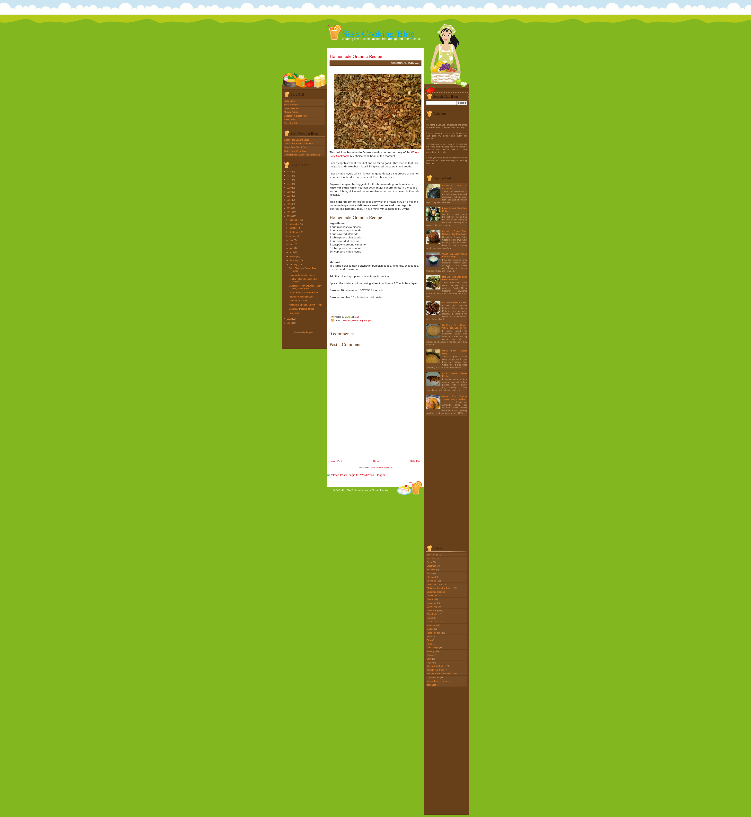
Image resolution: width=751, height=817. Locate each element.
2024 (289, 175)
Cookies (431, 599)
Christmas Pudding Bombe (301, 309)
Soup (429, 659)
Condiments (433, 595)
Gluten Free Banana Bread (296, 140)
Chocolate (432, 581)
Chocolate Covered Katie (296, 116)
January (293, 264)
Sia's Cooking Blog (378, 33)
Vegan (430, 662)
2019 (289, 192)
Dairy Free (432, 607)
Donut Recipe (433, 610)
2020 (289, 188)
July (291, 240)
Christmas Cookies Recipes (440, 588)
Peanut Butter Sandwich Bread (303, 292)
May (291, 248)
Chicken (431, 577)
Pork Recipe (433, 647)
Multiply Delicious (292, 112)
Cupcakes (432, 603)
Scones (431, 655)
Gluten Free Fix (291, 108)
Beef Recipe (433, 555)
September (294, 232)
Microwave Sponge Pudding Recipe (305, 305)
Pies (429, 640)
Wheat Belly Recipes (362, 320)
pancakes (432, 685)
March (292, 256)
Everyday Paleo (291, 123)
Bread (430, 562)
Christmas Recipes (436, 592)
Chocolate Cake (435, 584)
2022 (289, 179)
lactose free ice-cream (438, 681)
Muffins (430, 629)
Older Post (415, 461)
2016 (289, 204)
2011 (289, 323)
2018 (289, 196)
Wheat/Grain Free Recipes (440, 673)
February (293, 260)
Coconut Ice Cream (298, 300)
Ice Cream (432, 625)
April (291, 252)
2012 (289, 319)
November (294, 224)
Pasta (430, 636)
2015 (289, 208)
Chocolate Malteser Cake (454, 302)
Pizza (430, 644)
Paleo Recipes (434, 633)
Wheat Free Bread (436, 670)
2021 (289, 183)
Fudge (430, 618)
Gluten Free (433, 621)
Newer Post (336, 461)
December (294, 220)
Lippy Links (289, 101)
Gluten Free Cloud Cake (295, 151)
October (293, 228)
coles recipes (433, 677)
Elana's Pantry (291, 104)
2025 (289, 171)
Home (376, 461)
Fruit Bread (294, 313)
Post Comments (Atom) (381, 467)
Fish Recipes (433, 614)
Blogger (309, 332)
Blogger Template (380, 490)
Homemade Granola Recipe (302, 275)
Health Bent (289, 119)
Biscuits (431, 558)
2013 (289, 216)
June (291, 244)
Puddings (431, 651)
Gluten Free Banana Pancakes (298, 143)
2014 (289, 212)
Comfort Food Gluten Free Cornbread (302, 155)
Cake (429, 573)
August (292, 236)
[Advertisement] (359, 432)
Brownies (431, 569)
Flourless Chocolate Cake (301, 297)
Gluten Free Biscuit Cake (296, 147)
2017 (289, 200)
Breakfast (346, 320)
